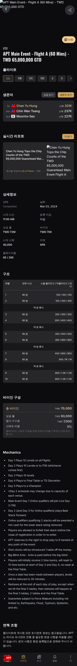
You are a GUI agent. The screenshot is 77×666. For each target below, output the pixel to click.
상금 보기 (48, 94)
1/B (19, 78)
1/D (42, 78)
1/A (8, 78)
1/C (31, 78)
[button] (70, 10)
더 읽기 (68, 136)
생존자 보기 (66, 94)
